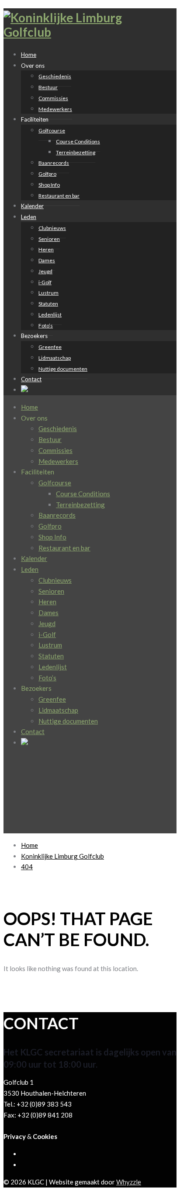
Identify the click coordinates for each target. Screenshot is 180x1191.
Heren (46, 249)
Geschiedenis (54, 76)
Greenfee (50, 347)
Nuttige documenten (62, 369)
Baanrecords (53, 163)
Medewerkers (55, 109)
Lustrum (48, 292)
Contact (31, 379)
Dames (46, 260)
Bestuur (48, 87)
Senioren (49, 239)
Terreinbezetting (75, 152)
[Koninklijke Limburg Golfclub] (69, 31)
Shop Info (49, 184)
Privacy (14, 1136)
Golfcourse (51, 130)
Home (29, 407)
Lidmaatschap (54, 358)
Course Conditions (78, 141)
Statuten (48, 303)
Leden (28, 216)
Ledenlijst (50, 314)
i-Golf (45, 282)
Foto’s (47, 678)
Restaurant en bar (59, 195)
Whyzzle (128, 1182)
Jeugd (45, 271)
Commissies (53, 98)
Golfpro (47, 174)
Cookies (45, 1136)
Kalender (34, 558)
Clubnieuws (52, 228)
